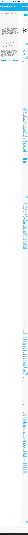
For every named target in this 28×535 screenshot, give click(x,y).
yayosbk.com (24, 149)
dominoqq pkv (13, 529)
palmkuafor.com (24, 208)
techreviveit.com (25, 326)
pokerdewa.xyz (24, 163)
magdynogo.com (25, 373)
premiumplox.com (25, 148)
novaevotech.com (25, 425)
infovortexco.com (25, 443)
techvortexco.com (25, 394)
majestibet (1, 530)
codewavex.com (25, 432)
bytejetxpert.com (25, 370)
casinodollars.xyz (25, 161)
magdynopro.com (25, 324)
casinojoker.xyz (24, 162)
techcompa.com (24, 92)
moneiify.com (24, 238)
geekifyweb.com (25, 395)
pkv (23, 52)
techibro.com (24, 103)
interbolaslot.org (25, 207)
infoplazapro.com (25, 325)
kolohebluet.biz (24, 153)
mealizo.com (24, 231)
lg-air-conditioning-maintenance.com (25, 126)
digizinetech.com (25, 343)
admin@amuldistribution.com (7, 13)
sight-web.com (24, 93)
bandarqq (18, 529)
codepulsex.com (25, 446)
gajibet (5, 530)
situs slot (24, 55)
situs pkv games (21, 529)
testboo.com (24, 145)
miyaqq (4, 530)
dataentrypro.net (25, 209)
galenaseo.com (24, 167)
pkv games (16, 13)
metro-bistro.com (25, 141)
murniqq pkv (7, 529)
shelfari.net (24, 156)
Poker (12, 13)
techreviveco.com (25, 453)
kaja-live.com (24, 91)
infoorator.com (24, 128)
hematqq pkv (10, 529)
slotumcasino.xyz (25, 158)
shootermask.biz (25, 154)
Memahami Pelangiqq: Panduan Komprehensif (24, 25)
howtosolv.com (24, 142)
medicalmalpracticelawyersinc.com (25, 173)
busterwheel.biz (24, 155)
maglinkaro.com (25, 454)
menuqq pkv (4, 529)
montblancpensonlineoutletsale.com (25, 110)
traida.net (24, 138)
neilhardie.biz (24, 150)
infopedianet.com (25, 471)
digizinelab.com (24, 444)
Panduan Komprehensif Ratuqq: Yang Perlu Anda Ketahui (24, 36)
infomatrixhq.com (25, 422)
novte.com (24, 129)
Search (26, 14)
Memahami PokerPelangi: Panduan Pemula (24, 21)
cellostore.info (24, 233)
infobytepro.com (25, 402)
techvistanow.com (25, 421)
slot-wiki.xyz (24, 164)
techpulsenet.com (25, 440)
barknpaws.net (24, 232)
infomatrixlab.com (25, 460)
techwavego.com (25, 445)
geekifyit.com (24, 243)
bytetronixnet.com (25, 369)
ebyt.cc (23, 120)
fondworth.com (24, 222)
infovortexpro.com (25, 364)
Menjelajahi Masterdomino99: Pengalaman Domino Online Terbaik (25, 41)
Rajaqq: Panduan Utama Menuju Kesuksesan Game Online (25, 30)
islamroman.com (25, 96)
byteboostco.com (25, 433)
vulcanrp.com (24, 106)
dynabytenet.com (25, 455)
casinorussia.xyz (25, 157)
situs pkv (24, 57)
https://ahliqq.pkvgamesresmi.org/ (10, 530)
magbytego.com (25, 403)
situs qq (24, 54)
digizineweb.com (25, 414)
